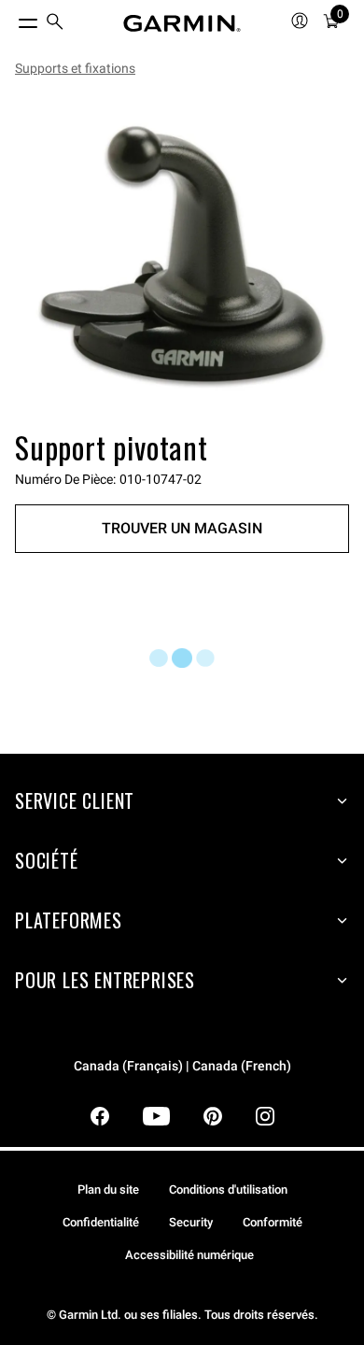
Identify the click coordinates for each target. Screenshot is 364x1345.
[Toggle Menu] (11, 18)
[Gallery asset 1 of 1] (182, 257)
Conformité (272, 1222)
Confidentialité (101, 1222)
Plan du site (108, 1189)
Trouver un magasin (182, 528)
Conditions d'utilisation (228, 1189)
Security (191, 1222)
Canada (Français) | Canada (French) (182, 1066)
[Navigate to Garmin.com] (182, 23)
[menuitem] (55, 24)
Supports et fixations (75, 68)
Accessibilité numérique (189, 1255)
